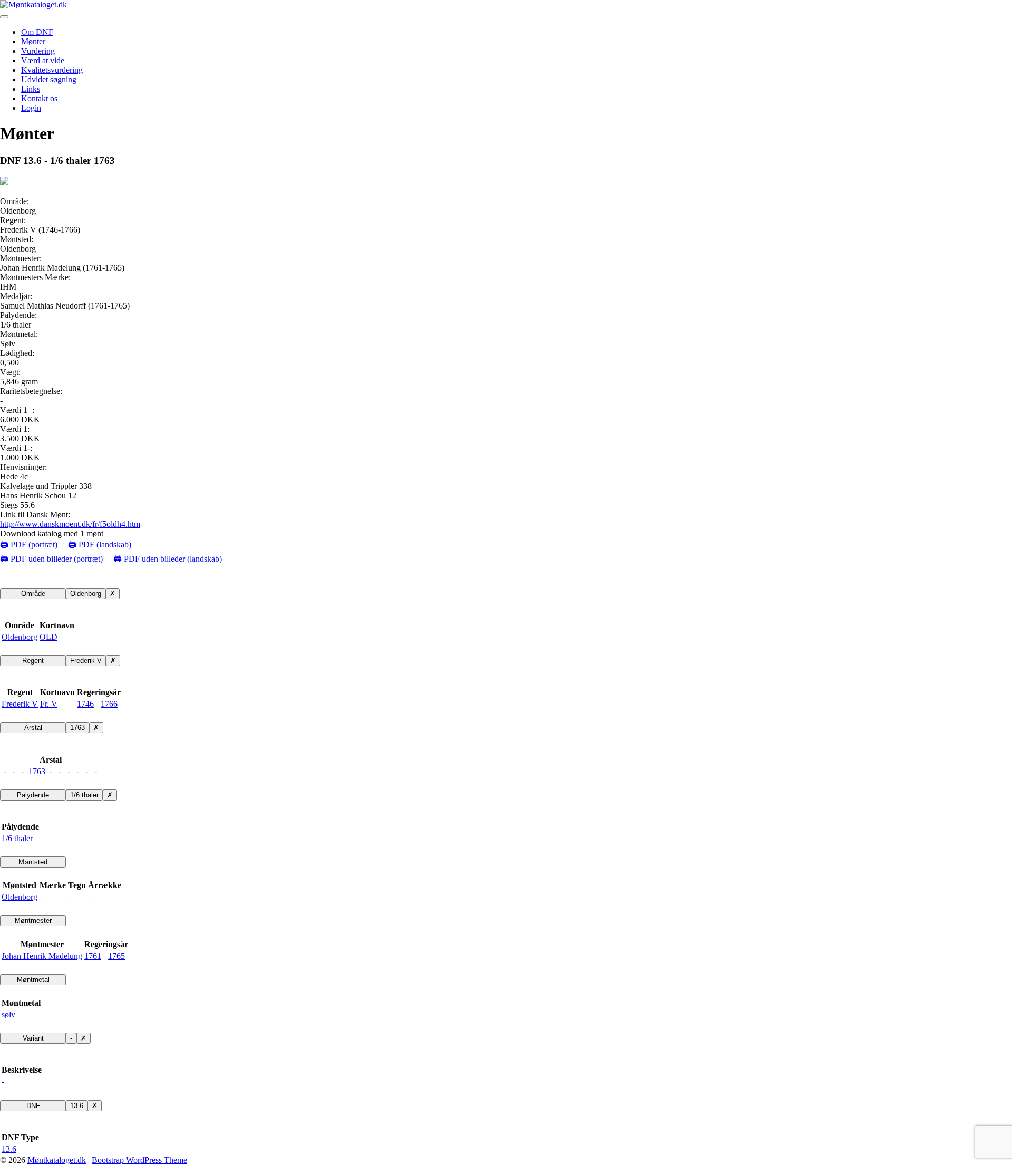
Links (30, 88)
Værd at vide (42, 60)
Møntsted (32, 862)
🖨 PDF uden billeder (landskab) (167, 558)
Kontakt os (39, 98)
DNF (33, 1106)
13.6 (76, 1106)
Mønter (33, 41)
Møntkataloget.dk (56, 1160)
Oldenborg (85, 594)
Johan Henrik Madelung (42, 955)
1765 (116, 955)
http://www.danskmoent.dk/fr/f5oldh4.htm (70, 523)
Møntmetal (33, 980)
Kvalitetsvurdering (52, 69)
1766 (109, 703)
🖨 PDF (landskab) (99, 544)
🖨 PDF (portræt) (28, 544)
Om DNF (37, 31)
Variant (33, 1038)
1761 (92, 955)
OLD (48, 636)
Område (33, 594)
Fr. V (48, 703)
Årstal (33, 727)
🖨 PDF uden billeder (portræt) (51, 558)
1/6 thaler (84, 795)
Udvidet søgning (48, 79)
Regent (33, 661)
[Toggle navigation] (4, 16)
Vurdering (38, 50)
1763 (77, 727)
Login (31, 107)
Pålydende (33, 795)
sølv (8, 1014)
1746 (85, 703)
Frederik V (86, 661)
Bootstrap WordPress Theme (139, 1160)
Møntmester (33, 921)
